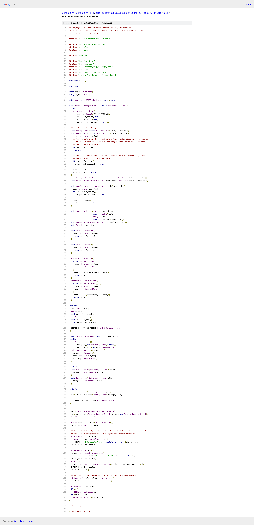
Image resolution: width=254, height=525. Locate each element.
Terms (30, 521)
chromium (68, 12)
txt (242, 521)
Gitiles (16, 521)
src (92, 12)
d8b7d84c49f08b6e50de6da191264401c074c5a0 (122, 12)
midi (165, 12)
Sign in (248, 4)
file (116, 23)
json (249, 521)
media (157, 12)
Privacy (23, 521)
